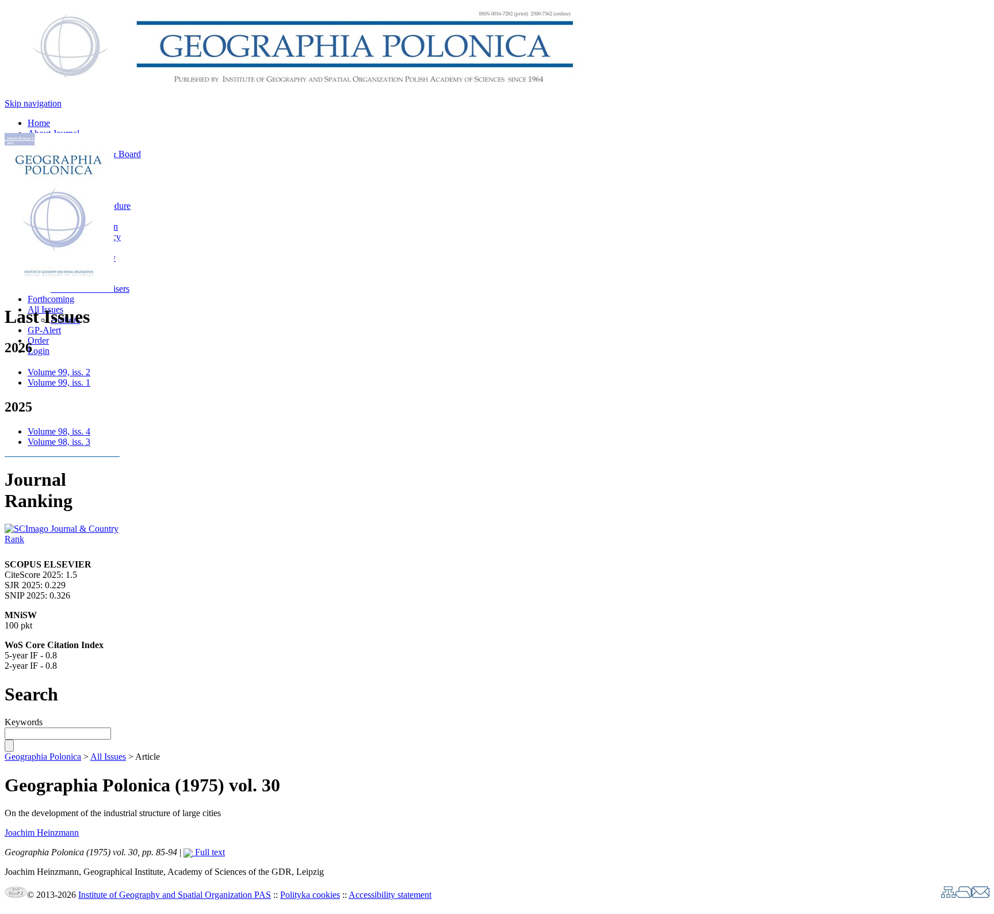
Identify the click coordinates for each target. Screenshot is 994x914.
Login (38, 351)
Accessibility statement (390, 895)
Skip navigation (33, 103)
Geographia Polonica (43, 756)
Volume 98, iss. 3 (59, 442)
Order (38, 340)
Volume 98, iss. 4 (59, 431)
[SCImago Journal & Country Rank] (62, 539)
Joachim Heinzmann (42, 832)
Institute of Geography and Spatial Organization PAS (174, 895)
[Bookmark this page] (963, 895)
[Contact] (980, 895)
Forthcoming (51, 299)
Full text (209, 852)
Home (39, 123)
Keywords (24, 722)
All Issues (108, 756)
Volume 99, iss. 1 (59, 382)
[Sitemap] (948, 895)
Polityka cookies (310, 895)
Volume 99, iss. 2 (59, 372)
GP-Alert (44, 330)
